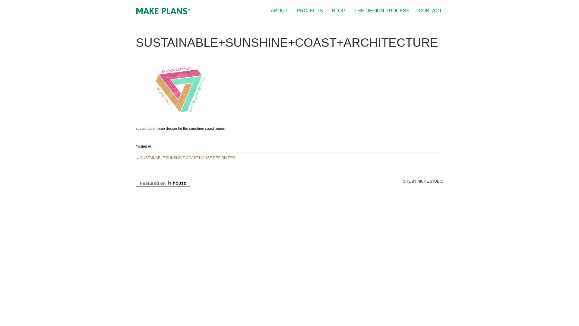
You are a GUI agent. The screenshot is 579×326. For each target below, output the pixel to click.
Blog (338, 10)
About (279, 10)
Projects (310, 10)
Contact (430, 10)
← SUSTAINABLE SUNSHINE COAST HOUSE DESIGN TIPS (186, 158)
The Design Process (382, 10)
